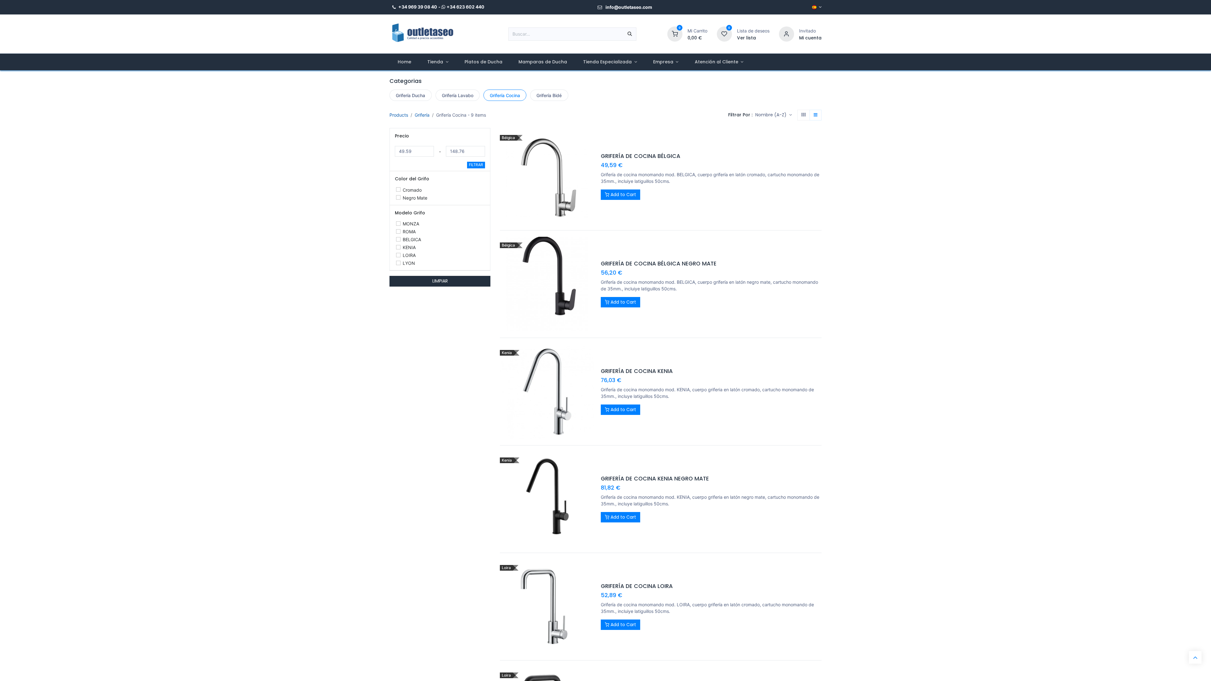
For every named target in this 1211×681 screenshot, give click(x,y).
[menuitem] (404, 62)
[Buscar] (629, 34)
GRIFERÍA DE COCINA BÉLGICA (640, 156)
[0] (674, 33)
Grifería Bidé (549, 95)
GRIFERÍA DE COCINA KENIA (637, 371)
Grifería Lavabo (457, 95)
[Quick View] (590, 139)
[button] (773, 115)
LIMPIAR (440, 281)
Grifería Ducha (410, 95)
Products (398, 115)
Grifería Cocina (505, 95)
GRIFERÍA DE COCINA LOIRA (637, 586)
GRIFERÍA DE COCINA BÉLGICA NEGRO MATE (659, 263)
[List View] (816, 115)
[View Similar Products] (590, 182)
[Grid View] (803, 115)
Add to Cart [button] (622, 194)
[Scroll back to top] (1195, 657)
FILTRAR (476, 164)
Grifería (422, 115)
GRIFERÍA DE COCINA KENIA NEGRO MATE (655, 478)
